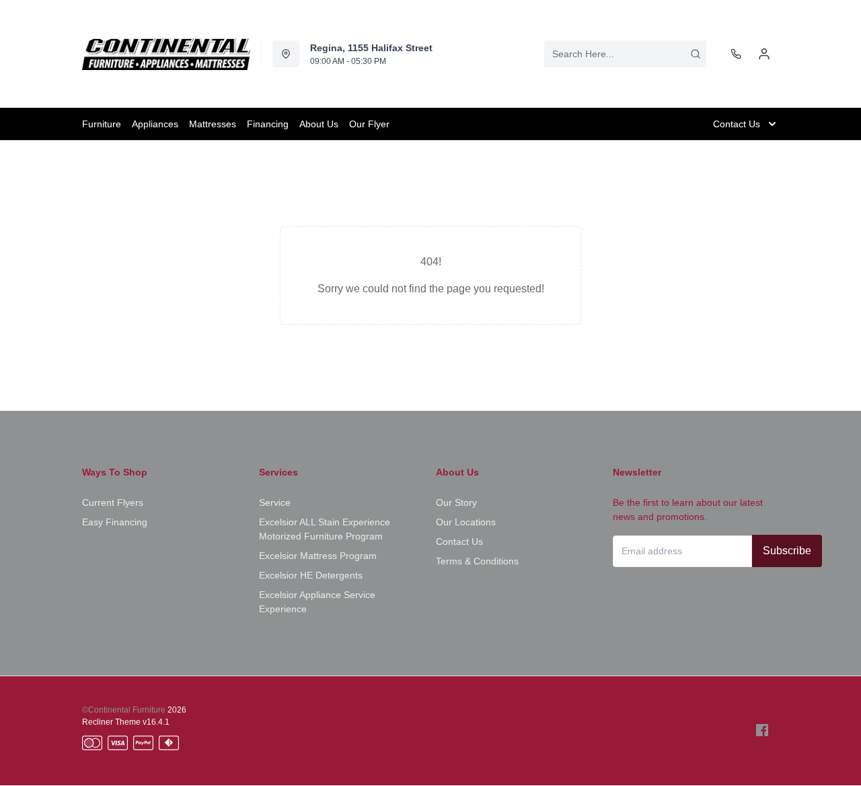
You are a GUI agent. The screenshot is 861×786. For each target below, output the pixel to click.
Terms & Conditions (477, 561)
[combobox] (625, 53)
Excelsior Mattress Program (318, 555)
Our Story (456, 502)
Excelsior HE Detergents (311, 575)
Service (275, 502)
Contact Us (459, 541)
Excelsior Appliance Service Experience (317, 601)
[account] (764, 54)
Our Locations (466, 522)
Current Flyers (112, 502)
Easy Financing (114, 522)
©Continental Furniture (123, 710)
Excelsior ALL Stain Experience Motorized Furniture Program (324, 529)
